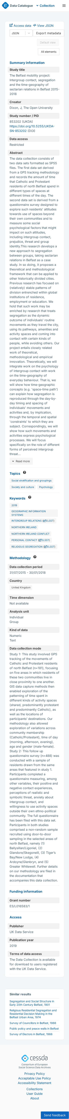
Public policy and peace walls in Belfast (34, 1028)
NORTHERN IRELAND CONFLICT (30, 533)
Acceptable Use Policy (34, 1078)
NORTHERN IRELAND (24, 527)
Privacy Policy (34, 1074)
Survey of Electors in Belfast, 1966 (31, 1034)
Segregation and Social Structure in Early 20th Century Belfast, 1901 (32, 1003)
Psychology (46, 487)
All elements (49, 51)
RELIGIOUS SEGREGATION (27, 546)
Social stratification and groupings (32, 480)
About (34, 1098)
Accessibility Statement (34, 1083)
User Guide (34, 1094)
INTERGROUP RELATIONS (27, 520)
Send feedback (55, 1115)
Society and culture (23, 487)
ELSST (49, 520)
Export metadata (48, 33)
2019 (14, 505)
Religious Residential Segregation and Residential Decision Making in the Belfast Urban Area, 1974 (33, 1014)
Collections (34, 1089)
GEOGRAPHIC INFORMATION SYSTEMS (29, 513)
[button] (64, 6)
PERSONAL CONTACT (24, 540)
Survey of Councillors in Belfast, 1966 (33, 1023)
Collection (47, 6)
